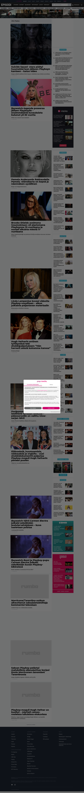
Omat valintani (33, 408)
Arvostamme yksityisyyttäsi (33, 384)
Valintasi (51, 384)
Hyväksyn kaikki (51, 408)
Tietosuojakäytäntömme (55, 411)
